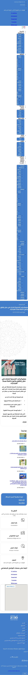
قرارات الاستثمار (19, 81)
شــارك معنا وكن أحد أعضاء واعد (19, 441)
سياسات (16, 101)
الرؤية (20, 36)
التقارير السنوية (19, 147)
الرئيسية (22, 31)
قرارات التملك (19, 85)
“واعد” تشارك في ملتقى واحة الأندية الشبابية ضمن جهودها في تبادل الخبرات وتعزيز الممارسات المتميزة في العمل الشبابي (18, 483)
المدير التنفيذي (19, 45)
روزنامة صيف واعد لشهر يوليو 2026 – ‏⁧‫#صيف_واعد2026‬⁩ (18, 454)
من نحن (19, 34)
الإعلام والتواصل (22, 108)
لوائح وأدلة (17, 104)
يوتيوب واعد (19, 116)
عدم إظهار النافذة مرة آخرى (14, 670)
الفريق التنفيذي (22, 136)
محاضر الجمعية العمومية (16, 78)
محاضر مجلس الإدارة (16, 65)
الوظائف (22, 157)
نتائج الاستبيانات (19, 133)
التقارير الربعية (19, 150)
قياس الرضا (21, 118)
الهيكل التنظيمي (19, 49)
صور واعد (20, 113)
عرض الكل (17, 99)
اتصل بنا (22, 163)
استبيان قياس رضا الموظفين (19, 129)
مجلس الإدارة (19, 56)
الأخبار (20, 110)
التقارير (22, 141)
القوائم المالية (19, 90)
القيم (20, 40)
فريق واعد (20, 139)
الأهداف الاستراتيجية (18, 42)
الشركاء (22, 161)
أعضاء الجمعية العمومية (16, 73)
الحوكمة (22, 54)
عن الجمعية (21, 33)
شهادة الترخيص (19, 52)
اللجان (19, 87)
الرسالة (19, 38)
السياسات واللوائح (19, 96)
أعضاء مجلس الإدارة (16, 61)
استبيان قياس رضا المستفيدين (18, 122)
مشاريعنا (22, 106)
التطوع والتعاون (22, 159)
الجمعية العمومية (19, 69)
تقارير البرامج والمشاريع (19, 154)
